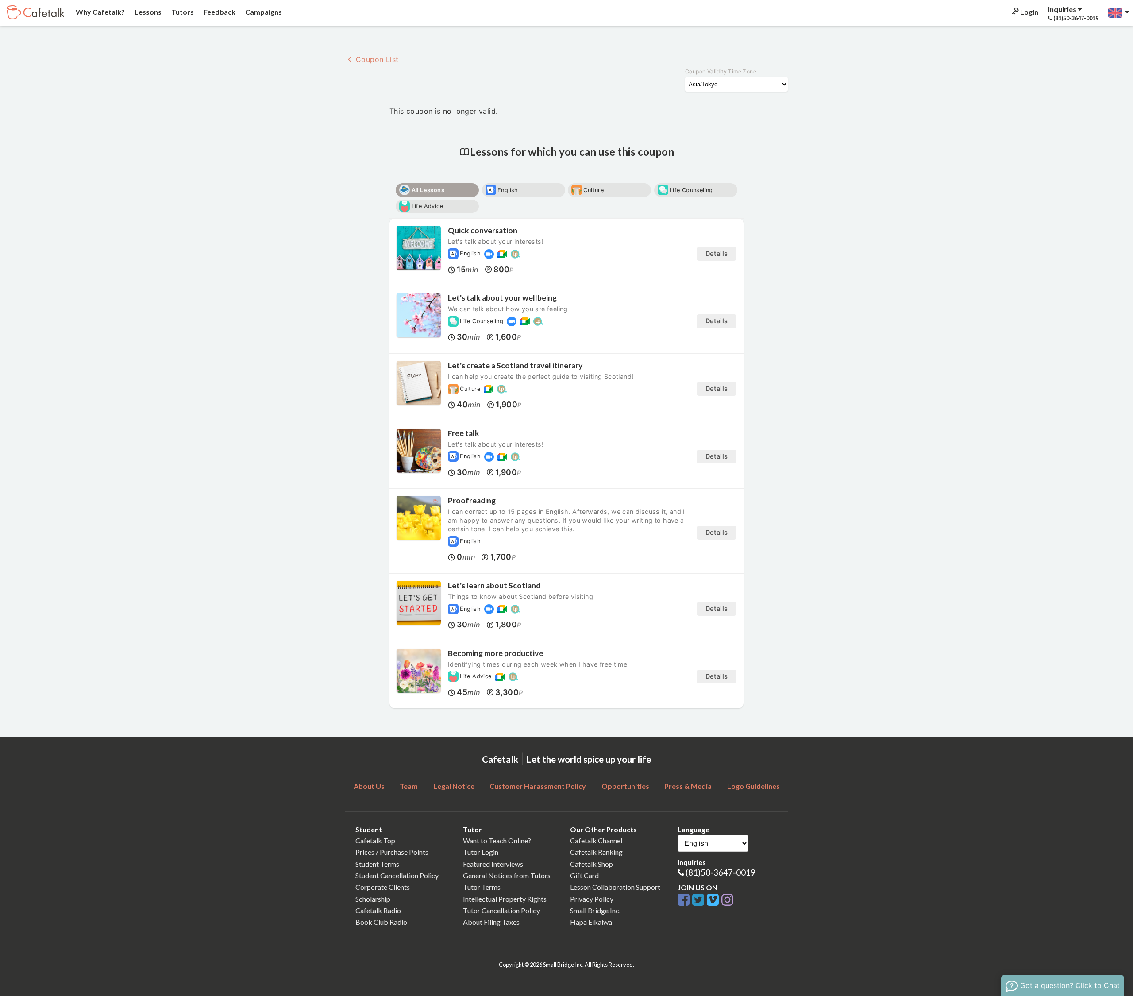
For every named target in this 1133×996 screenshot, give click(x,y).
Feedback (218, 12)
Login (1028, 12)
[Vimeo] (714, 900)
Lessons (147, 12)
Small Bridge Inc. (595, 910)
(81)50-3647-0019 (720, 872)
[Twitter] (699, 900)
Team (409, 786)
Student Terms (377, 864)
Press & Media (688, 786)
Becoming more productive (495, 653)
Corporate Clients (382, 887)
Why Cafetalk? (99, 12)
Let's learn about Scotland (494, 585)
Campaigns (263, 12)
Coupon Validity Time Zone (720, 71)
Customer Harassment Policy (537, 786)
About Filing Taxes (491, 922)
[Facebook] (685, 900)
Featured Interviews (493, 864)
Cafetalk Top (375, 840)
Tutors (182, 12)
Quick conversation (482, 230)
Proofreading (472, 500)
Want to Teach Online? (497, 840)
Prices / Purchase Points (391, 852)
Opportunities (625, 786)
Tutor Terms (482, 887)
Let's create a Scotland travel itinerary (515, 365)
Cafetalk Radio (378, 910)
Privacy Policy (591, 899)
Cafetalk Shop (591, 864)
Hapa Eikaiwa (591, 922)
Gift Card (584, 875)
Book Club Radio (381, 922)
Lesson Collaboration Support (615, 887)
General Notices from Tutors (507, 875)
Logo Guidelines (753, 786)
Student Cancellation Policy (397, 875)
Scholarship (372, 899)
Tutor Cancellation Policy (501, 910)
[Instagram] (727, 900)
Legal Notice (453, 786)
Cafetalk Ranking (596, 852)
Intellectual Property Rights (505, 899)
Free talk (463, 433)
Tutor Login (480, 852)
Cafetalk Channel (596, 840)
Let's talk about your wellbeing (502, 297)
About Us (369, 786)
